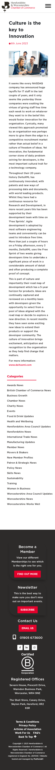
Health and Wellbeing (20, 421)
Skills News (14, 473)
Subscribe (28, 609)
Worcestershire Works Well (23, 504)
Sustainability (15, 478)
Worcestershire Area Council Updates (30, 493)
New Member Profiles (20, 457)
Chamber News (16, 400)
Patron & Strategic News (22, 462)
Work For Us (22, 732)
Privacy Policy (27, 725)
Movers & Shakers (17, 452)
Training (12, 483)
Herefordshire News (19, 431)
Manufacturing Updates (21, 442)
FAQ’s (36, 732)
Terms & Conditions (27, 721)
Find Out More (27, 574)
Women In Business (18, 488)
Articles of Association (27, 729)
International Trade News (22, 437)
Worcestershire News (20, 499)
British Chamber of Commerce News (29, 390)
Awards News (15, 385)
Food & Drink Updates (20, 416)
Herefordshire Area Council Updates (29, 426)
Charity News (15, 406)
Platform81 (38, 759)
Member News (15, 447)
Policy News (14, 468)
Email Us (27, 628)
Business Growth (17, 395)
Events (11, 411)
